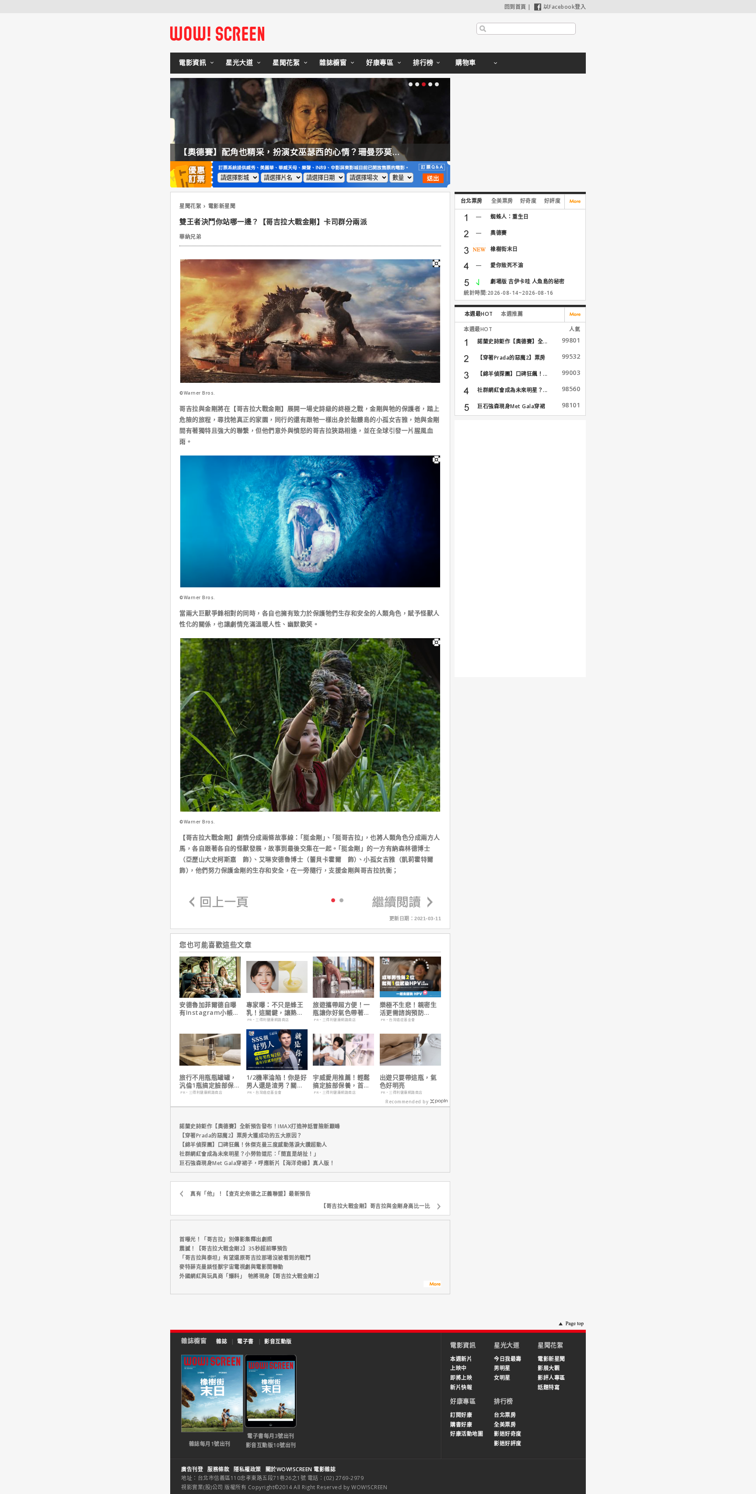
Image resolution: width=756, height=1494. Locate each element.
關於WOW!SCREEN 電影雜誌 (301, 1469)
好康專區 (379, 62)
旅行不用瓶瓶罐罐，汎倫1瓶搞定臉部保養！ (208, 1081)
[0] (333, 899)
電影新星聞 (222, 206)
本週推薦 (512, 314)
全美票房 (502, 201)
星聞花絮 (286, 62)
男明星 (502, 1368)
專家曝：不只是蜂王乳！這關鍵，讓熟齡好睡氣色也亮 (275, 1009)
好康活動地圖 (466, 1433)
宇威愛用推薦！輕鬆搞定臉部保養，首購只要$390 (341, 1081)
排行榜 (423, 62)
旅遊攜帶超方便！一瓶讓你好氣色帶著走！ (341, 1009)
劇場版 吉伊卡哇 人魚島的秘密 (527, 281)
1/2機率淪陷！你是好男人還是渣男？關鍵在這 (276, 1081)
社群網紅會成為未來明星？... (512, 390)
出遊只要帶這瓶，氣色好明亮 (408, 1081)
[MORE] (432, 1285)
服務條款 (218, 1469)
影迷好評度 (508, 1443)
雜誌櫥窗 (332, 62)
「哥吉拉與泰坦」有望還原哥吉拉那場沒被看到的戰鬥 (245, 1257)
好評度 (552, 201)
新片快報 (461, 1387)
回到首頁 (515, 7)
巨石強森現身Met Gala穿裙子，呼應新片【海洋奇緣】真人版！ (257, 1163)
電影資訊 (192, 62)
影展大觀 (549, 1368)
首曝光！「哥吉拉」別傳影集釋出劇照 (226, 1239)
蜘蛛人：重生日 (509, 216)
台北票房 (472, 201)
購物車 (465, 62)
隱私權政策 (247, 1469)
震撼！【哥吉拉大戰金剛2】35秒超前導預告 (233, 1248)
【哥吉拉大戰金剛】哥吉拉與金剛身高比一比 (375, 1206)
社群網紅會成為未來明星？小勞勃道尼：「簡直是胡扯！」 (249, 1154)
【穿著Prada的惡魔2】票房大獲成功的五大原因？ (240, 1135)
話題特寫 (549, 1387)
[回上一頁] (218, 902)
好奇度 (528, 201)
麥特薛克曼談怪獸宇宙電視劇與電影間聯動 (231, 1267)
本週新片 (461, 1359)
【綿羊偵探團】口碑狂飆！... (512, 374)
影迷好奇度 (508, 1433)
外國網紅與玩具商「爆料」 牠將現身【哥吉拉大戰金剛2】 (250, 1276)
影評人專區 (551, 1377)
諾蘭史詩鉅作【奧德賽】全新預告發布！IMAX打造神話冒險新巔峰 (259, 1126)
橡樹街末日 (504, 249)
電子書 (245, 1341)
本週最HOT (479, 314)
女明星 (502, 1377)
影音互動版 (278, 1341)
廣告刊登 (192, 1469)
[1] (341, 900)
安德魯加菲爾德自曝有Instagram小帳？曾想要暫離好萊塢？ (209, 1009)
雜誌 (221, 1341)
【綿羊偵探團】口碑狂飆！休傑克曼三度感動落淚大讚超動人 (253, 1144)
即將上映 (461, 1377)
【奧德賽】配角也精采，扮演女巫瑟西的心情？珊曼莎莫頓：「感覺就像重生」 (326, 152)
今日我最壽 (508, 1359)
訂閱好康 (461, 1415)
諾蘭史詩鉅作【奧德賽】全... (512, 341)
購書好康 (461, 1424)
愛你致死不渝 (506, 265)
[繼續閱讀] (402, 902)
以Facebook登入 (564, 7)
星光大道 (239, 62)
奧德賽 (498, 233)
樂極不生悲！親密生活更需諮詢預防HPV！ (408, 1009)
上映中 (458, 1368)
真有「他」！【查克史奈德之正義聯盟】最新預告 (250, 1193)
